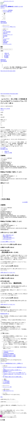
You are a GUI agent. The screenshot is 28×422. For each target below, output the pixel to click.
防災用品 (5, 35)
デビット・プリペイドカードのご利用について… (14, 372)
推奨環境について (7, 371)
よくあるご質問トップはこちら (8, 241)
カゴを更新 (24, 202)
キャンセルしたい (7, 239)
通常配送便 (3, 21)
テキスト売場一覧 (7, 11)
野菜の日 (5, 33)
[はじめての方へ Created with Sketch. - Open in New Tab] (4, 14)
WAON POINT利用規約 (8, 353)
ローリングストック (8, 34)
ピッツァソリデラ (7, 44)
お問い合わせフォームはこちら (8, 272)
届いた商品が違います (8, 235)
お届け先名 (3, 401)
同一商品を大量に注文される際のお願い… (13, 376)
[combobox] (7, 49)
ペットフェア (6, 38)
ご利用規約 (5, 352)
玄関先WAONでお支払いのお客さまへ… (12, 369)
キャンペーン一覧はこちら (9, 26)
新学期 (4, 40)
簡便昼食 (5, 42)
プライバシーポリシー (8, 350)
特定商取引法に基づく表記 (9, 354)
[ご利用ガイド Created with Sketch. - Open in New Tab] (4, 16)
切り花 (4, 30)
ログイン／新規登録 (8, 10)
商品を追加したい (7, 236)
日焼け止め (5, 41)
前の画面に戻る (4, 148)
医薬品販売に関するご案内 (9, 356)
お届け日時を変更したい (9, 237)
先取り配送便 (4, 22)
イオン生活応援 (6, 31)
